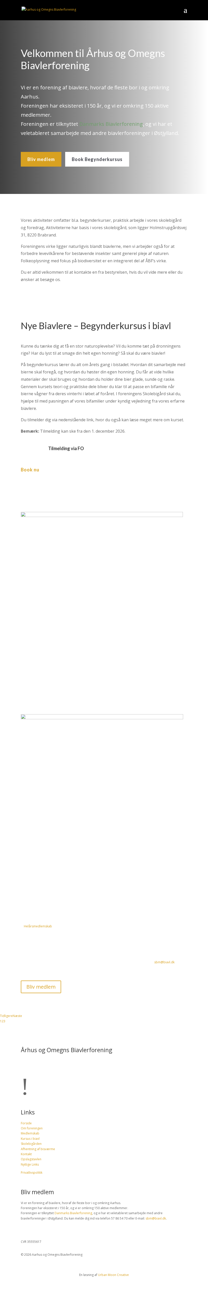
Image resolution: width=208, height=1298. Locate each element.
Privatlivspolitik (31, 1172)
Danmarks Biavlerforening (111, 124)
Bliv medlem (41, 159)
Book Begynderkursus (97, 159)
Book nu (30, 469)
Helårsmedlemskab (38, 926)
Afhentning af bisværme (38, 1149)
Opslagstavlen (31, 1159)
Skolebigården (31, 1144)
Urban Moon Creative (113, 1275)
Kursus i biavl (30, 1138)
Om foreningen (32, 1128)
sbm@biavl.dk (164, 962)
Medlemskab (30, 1133)
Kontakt (26, 1154)
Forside (26, 1123)
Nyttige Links (30, 1164)
